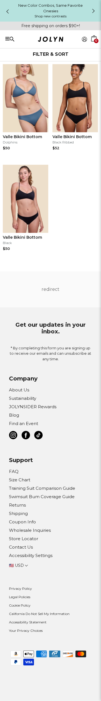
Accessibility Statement (28, 622)
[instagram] (13, 436)
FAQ (14, 471)
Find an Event (23, 423)
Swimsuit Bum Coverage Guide (42, 496)
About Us (19, 390)
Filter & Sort (50, 54)
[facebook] (26, 436)
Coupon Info (22, 521)
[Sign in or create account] (84, 39)
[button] (94, 45)
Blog (14, 415)
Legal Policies (19, 597)
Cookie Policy (20, 605)
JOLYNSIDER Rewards (32, 406)
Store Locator (23, 538)
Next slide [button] (93, 11)
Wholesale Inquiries (30, 530)
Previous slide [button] (7, 11)
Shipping (18, 513)
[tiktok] (38, 436)
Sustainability (22, 398)
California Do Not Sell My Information (39, 614)
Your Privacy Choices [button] (26, 630)
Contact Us (21, 547)
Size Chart (19, 479)
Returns (17, 505)
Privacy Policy (20, 588)
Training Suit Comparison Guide (42, 488)
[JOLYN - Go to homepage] (50, 40)
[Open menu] (23, 38)
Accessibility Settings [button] (30, 555)
